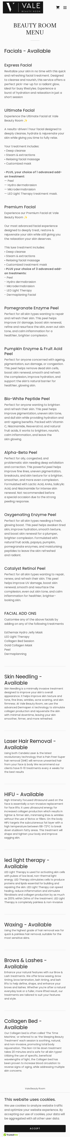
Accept (35, 1128)
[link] (23, 7)
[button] (65, 7)
